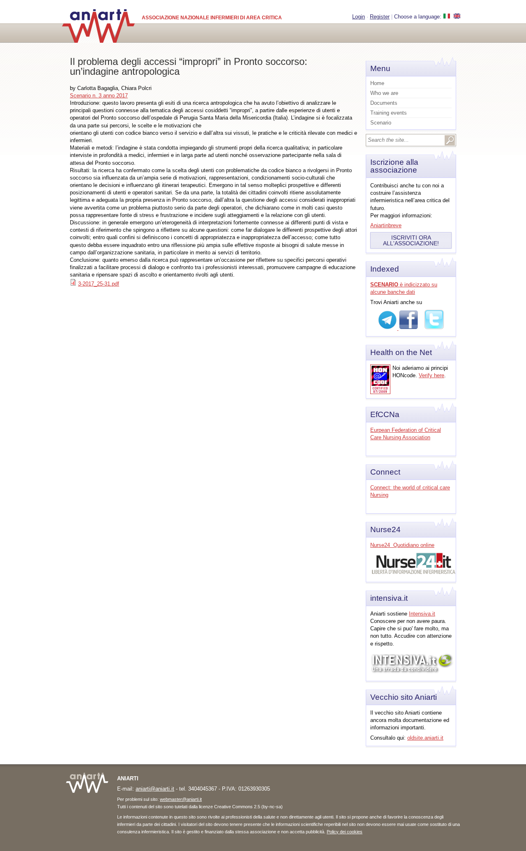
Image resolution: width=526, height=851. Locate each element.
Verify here (431, 375)
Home (377, 83)
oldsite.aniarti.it (425, 738)
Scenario (380, 123)
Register (380, 17)
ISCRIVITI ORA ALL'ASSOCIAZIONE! (411, 240)
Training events (388, 113)
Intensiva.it (422, 614)
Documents (383, 103)
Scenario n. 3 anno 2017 (99, 95)
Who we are (384, 93)
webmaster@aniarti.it (181, 799)
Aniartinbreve (385, 225)
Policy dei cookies (344, 831)
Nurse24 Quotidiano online (402, 545)
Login (358, 17)
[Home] (98, 26)
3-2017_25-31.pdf (98, 284)
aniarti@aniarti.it (155, 789)
